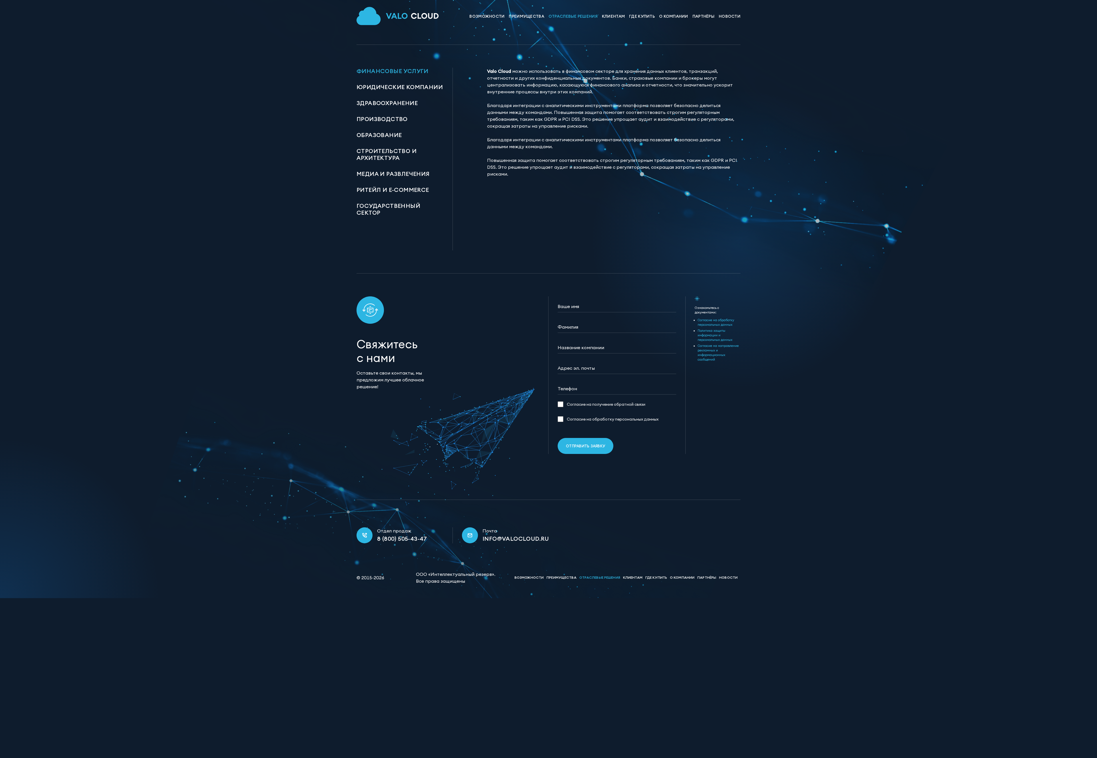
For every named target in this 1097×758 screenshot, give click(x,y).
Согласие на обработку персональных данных (612, 419)
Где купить (642, 16)
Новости (729, 16)
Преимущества (526, 16)
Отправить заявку (585, 446)
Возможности (487, 16)
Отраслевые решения (573, 16)
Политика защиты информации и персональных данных (715, 335)
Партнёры (703, 16)
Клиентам (613, 16)
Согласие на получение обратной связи (606, 404)
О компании (673, 16)
